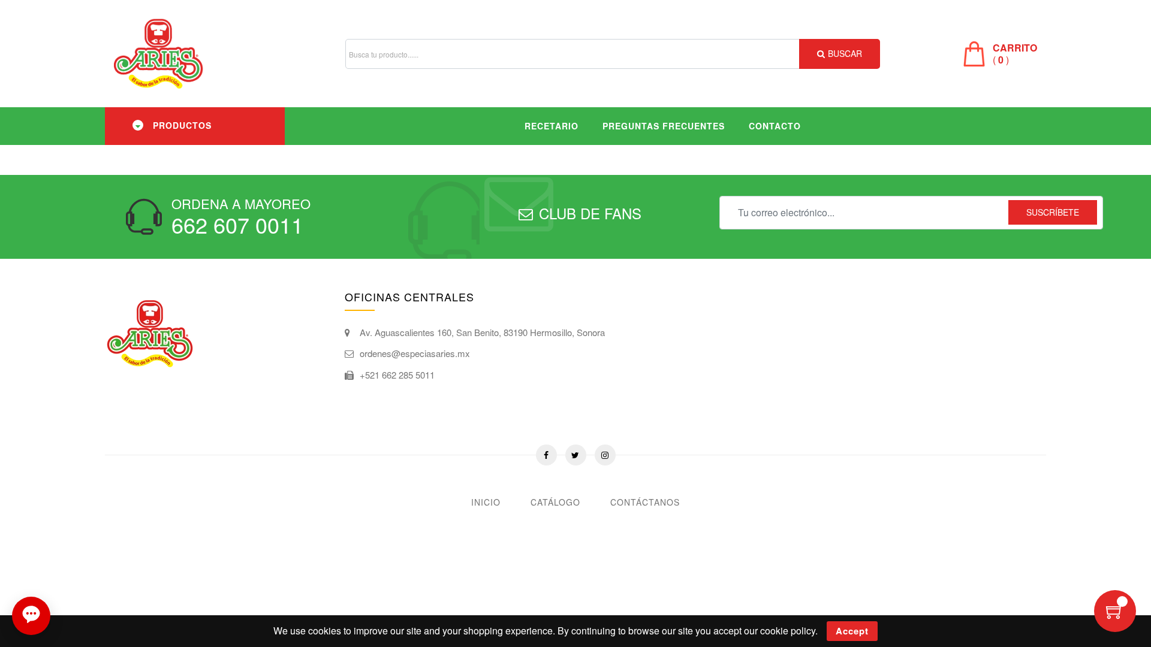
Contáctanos (645, 502)
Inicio (486, 502)
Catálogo (555, 502)
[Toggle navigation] (137, 125)
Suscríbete (1052, 212)
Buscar (845, 53)
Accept (852, 630)
